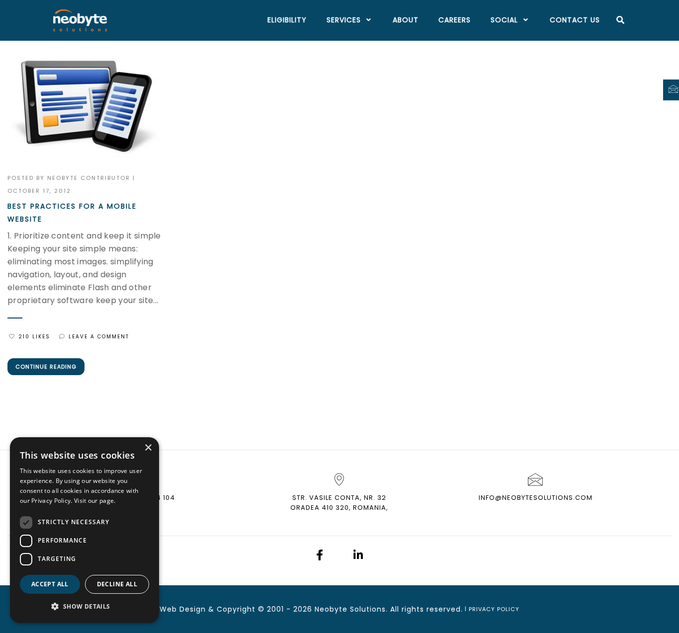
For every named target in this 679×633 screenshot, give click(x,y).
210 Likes (34, 336)
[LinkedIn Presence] (358, 556)
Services (344, 20)
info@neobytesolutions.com (536, 497)
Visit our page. (95, 500)
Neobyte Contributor (88, 178)
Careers (454, 20)
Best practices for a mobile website (72, 212)
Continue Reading (46, 367)
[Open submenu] (367, 20)
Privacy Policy (494, 609)
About (406, 20)
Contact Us (575, 20)
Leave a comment (99, 336)
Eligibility (287, 20)
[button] (84, 606)
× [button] (148, 448)
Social (504, 20)
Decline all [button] (117, 584)
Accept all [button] (50, 584)
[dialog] (84, 530)
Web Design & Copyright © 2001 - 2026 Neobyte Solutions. (274, 609)
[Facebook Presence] (320, 556)
